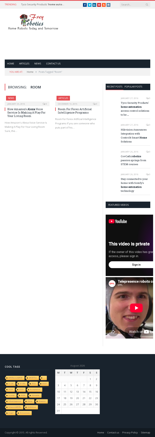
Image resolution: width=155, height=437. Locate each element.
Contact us (53, 63)
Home (10, 63)
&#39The (33, 378)
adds (23, 395)
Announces (25, 413)
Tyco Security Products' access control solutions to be (44, 4)
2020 (21, 389)
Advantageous (14, 401)
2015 (44, 384)
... (44, 378)
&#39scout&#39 (15, 378)
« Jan (58, 416)
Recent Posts (114, 86)
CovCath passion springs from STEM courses (133, 160)
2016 (10, 389)
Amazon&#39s (14, 407)
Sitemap (145, 432)
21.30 (10, 384)
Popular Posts (133, 86)
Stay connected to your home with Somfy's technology (134, 185)
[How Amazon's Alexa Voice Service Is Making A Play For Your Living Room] (27, 100)
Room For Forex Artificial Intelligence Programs (75, 110)
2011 (34, 384)
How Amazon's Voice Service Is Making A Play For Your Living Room (26, 112)
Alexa (29, 401)
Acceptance (35, 389)
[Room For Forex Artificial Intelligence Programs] (77, 100)
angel (10, 413)
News (37, 63)
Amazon (42, 401)
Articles (24, 63)
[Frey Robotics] (33, 21)
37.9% (22, 384)
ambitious (31, 407)
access (11, 395)
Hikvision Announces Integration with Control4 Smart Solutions (134, 135)
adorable (36, 395)
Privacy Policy (130, 432)
